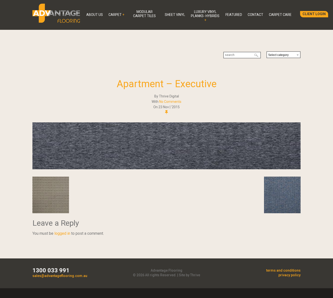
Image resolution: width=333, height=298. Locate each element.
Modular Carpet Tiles (144, 14)
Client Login (314, 14)
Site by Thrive (189, 275)
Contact (255, 15)
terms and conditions (283, 270)
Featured (233, 15)
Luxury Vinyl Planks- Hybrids (205, 14)
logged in (62, 233)
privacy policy (289, 275)
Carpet (115, 15)
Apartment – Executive (166, 84)
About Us (94, 15)
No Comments (170, 102)
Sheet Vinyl (175, 15)
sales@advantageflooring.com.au (59, 276)
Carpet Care (280, 15)
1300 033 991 (50, 270)
